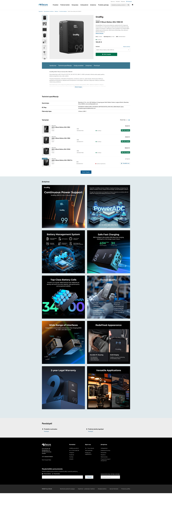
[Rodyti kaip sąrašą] (129, 120)
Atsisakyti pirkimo (102, 489)
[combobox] (120, 5)
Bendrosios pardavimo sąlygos (67, 489)
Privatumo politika (125, 489)
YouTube (71, 457)
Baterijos (56, 11)
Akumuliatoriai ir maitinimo (49, 11)
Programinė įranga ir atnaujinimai (105, 459)
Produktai (55, 5)
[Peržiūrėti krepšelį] (132, 5)
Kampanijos (75, 5)
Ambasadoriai (84, 5)
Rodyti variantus (126, 46)
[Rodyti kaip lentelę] (127, 120)
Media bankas (104, 457)
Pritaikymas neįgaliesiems (88, 453)
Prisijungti (130, 1)
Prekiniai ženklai (65, 5)
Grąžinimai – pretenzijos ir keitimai (86, 489)
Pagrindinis (41, 11)
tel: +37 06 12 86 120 (74, 450)
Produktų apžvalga (103, 5)
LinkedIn (71, 459)
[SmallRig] (99, 17)
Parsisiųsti (46, 431)
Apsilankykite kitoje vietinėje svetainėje (110, 474)
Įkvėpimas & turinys (105, 450)
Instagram (71, 452)
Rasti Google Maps (46, 460)
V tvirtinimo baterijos (63, 11)
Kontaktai (118, 1)
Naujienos (123, 1)
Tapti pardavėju (88, 450)
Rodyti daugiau (86, 172)
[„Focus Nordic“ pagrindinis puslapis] (43, 5)
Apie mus (113, 1)
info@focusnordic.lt (74, 448)
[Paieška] (128, 5)
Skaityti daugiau (99, 33)
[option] (44, 17)
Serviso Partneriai (114, 489)
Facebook (71, 454)
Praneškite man (126, 163)
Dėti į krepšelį (107, 54)
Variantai (98, 46)
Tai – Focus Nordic (89, 448)
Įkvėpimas (93, 5)
